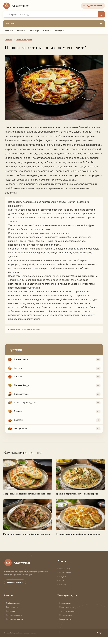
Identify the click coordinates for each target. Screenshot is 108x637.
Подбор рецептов (92, 6)
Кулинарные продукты (14, 619)
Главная (9, 30)
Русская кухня (65, 603)
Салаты (62, 581)
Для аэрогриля (12, 607)
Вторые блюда (65, 569)
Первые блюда (65, 573)
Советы (47, 30)
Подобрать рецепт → (15, 582)
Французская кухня (67, 611)
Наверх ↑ (100, 633)
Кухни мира (34, 30)
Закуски (62, 577)
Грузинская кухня (66, 619)
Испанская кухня (66, 615)
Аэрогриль (60, 30)
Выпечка (62, 585)
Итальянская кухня (66, 607)
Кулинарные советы (14, 615)
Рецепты (21, 30)
